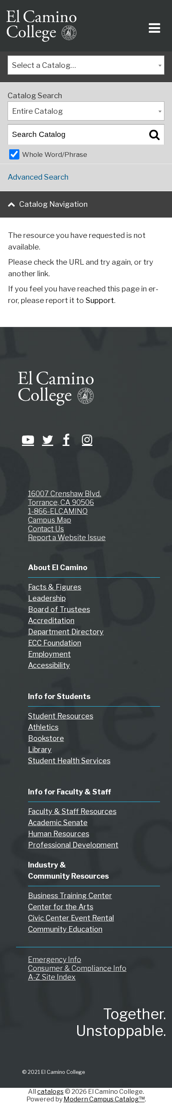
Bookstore (46, 738)
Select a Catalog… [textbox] (44, 65)
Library (40, 749)
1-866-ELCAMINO (58, 511)
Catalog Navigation (53, 204)
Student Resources (60, 716)
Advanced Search (38, 177)
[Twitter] (46, 440)
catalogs (50, 1091)
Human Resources (58, 834)
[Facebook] (66, 440)
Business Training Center (70, 895)
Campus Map (49, 520)
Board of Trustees (59, 609)
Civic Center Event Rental (71, 918)
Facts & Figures (54, 587)
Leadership (47, 598)
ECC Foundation (54, 643)
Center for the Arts (60, 907)
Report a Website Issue (67, 537)
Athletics (43, 727)
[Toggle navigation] (153, 25)
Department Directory (66, 632)
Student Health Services (69, 760)
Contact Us (46, 529)
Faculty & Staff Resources (72, 811)
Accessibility (49, 665)
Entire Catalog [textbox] (37, 111)
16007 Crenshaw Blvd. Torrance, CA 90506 (64, 498)
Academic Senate (58, 822)
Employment (49, 654)
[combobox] (86, 65)
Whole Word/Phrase (54, 154)
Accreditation (51, 620)
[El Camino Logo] (41, 25)
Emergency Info (54, 959)
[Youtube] (26, 440)
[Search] (154, 134)
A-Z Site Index (52, 977)
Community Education (65, 929)
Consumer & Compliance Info (77, 968)
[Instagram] (86, 440)
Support (100, 300)
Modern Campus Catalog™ (104, 1099)
